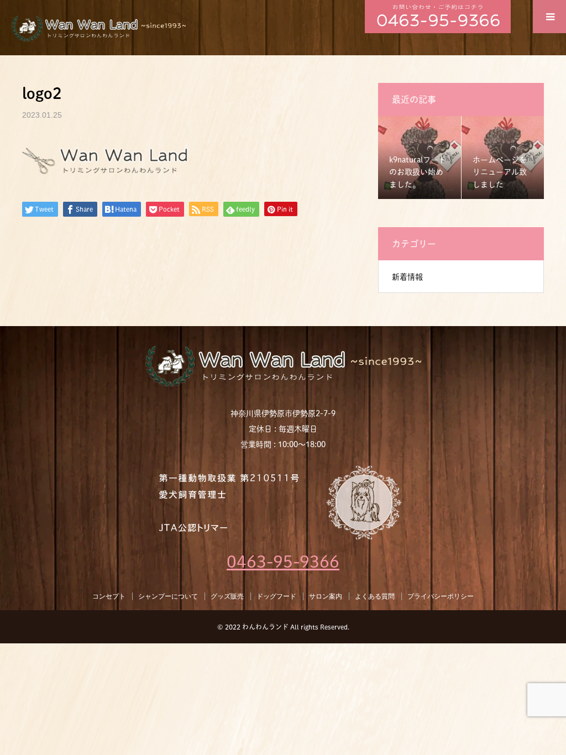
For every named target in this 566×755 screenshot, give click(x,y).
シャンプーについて (168, 596)
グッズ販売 (227, 596)
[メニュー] (549, 16)
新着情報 (407, 277)
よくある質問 (375, 596)
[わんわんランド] (283, 364)
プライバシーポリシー (440, 596)
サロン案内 (325, 596)
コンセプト (108, 596)
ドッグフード (276, 596)
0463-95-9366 (283, 561)
